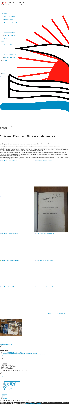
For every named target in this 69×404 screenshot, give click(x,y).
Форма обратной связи (7, 367)
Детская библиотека (5, 141)
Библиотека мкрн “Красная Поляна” (12, 381)
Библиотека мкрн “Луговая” (10, 382)
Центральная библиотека (9, 378)
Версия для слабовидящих (6, 344)
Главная (3, 10)
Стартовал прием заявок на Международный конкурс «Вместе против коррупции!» (20, 353)
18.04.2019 (2, 139)
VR (2, 396)
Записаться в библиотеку (9, 385)
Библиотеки (4, 377)
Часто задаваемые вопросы (8, 368)
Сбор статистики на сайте (7, 365)
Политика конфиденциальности (9, 366)
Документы (4, 363)
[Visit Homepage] (12, 6)
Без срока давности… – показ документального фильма (14, 355)
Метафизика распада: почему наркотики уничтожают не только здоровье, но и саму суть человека (23, 354)
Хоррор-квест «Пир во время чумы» (10, 356)
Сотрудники (4, 362)
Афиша (3, 395)
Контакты (4, 359)
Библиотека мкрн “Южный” (10, 383)
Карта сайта (4, 364)
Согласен (28, 403)
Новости (4, 387)
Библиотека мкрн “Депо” (9, 384)
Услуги (3, 360)
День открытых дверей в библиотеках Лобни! (12, 352)
